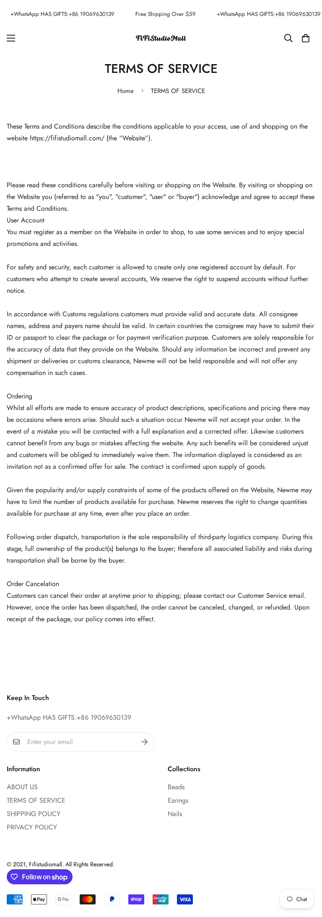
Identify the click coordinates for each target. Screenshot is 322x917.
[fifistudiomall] (161, 38)
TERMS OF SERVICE (36, 800)
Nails (175, 814)
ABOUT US (22, 787)
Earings (178, 800)
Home (125, 91)
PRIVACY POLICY (32, 827)
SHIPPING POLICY (33, 814)
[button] (305, 38)
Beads (176, 787)
